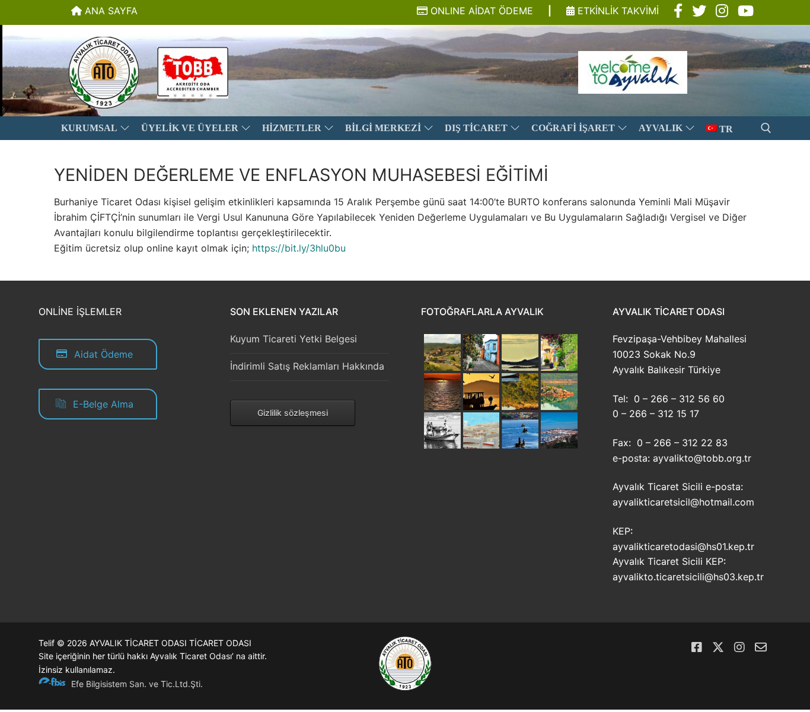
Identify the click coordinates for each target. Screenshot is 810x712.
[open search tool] (766, 128)
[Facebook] (696, 647)
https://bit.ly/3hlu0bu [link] (299, 248)
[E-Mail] (760, 647)
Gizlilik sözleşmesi (292, 413)
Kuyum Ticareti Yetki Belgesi (293, 339)
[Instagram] (739, 647)
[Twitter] (718, 647)
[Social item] (678, 11)
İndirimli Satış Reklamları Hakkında (307, 366)
